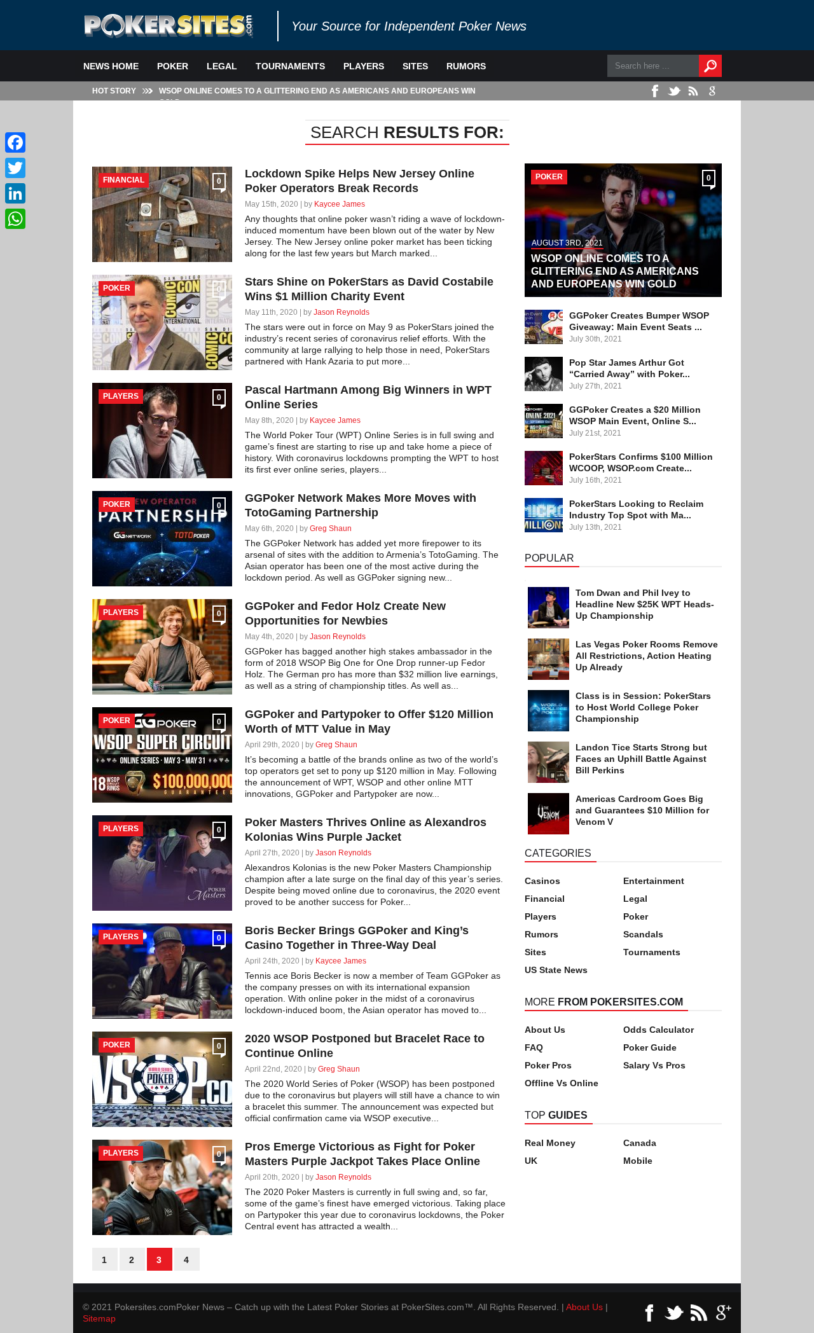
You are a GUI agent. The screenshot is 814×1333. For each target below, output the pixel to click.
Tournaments (290, 66)
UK (531, 1161)
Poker (172, 66)
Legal (222, 66)
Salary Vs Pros (654, 1065)
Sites (415, 66)
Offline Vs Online (561, 1083)
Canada (639, 1143)
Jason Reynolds (341, 312)
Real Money (550, 1143)
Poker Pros (548, 1065)
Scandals (643, 934)
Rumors (466, 66)
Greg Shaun (331, 528)
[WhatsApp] (15, 218)
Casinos (542, 881)
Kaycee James (339, 204)
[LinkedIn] (15, 193)
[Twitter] (15, 168)
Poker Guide (650, 1047)
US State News (556, 970)
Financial (545, 899)
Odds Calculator (658, 1030)
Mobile (637, 1161)
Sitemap (99, 1318)
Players (363, 66)
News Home (111, 66)
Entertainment (653, 881)
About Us (545, 1030)
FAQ (534, 1047)
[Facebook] (15, 142)
